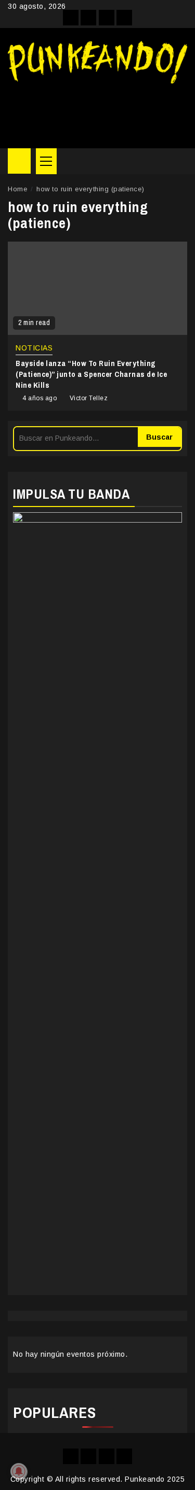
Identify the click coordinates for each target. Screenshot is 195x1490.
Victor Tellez (89, 398)
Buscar (159, 437)
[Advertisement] (97, 112)
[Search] (179, 161)
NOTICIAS (34, 348)
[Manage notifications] (18, 1471)
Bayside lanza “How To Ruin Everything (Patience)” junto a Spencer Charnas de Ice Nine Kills (91, 374)
